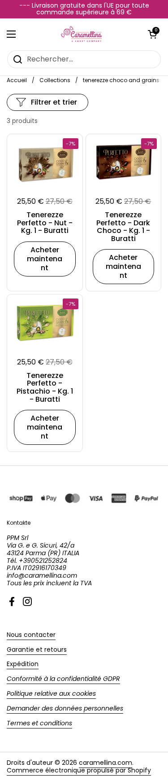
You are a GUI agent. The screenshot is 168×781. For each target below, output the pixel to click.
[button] (152, 34)
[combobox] (84, 59)
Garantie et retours (37, 649)
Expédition (23, 663)
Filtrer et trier (54, 102)
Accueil (17, 80)
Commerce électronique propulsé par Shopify (79, 770)
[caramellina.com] (81, 34)
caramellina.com (105, 762)
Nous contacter (31, 634)
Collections (54, 80)
